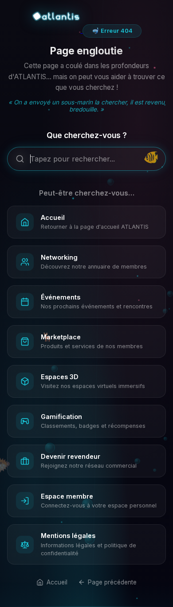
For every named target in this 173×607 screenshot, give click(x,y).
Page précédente (112, 582)
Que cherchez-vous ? (87, 135)
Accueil (57, 582)
